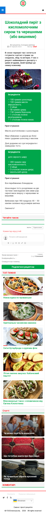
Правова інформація (27, 494)
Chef (35, 47)
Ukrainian (21, 501)
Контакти (11, 494)
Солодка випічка (28, 45)
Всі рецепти (15, 45)
